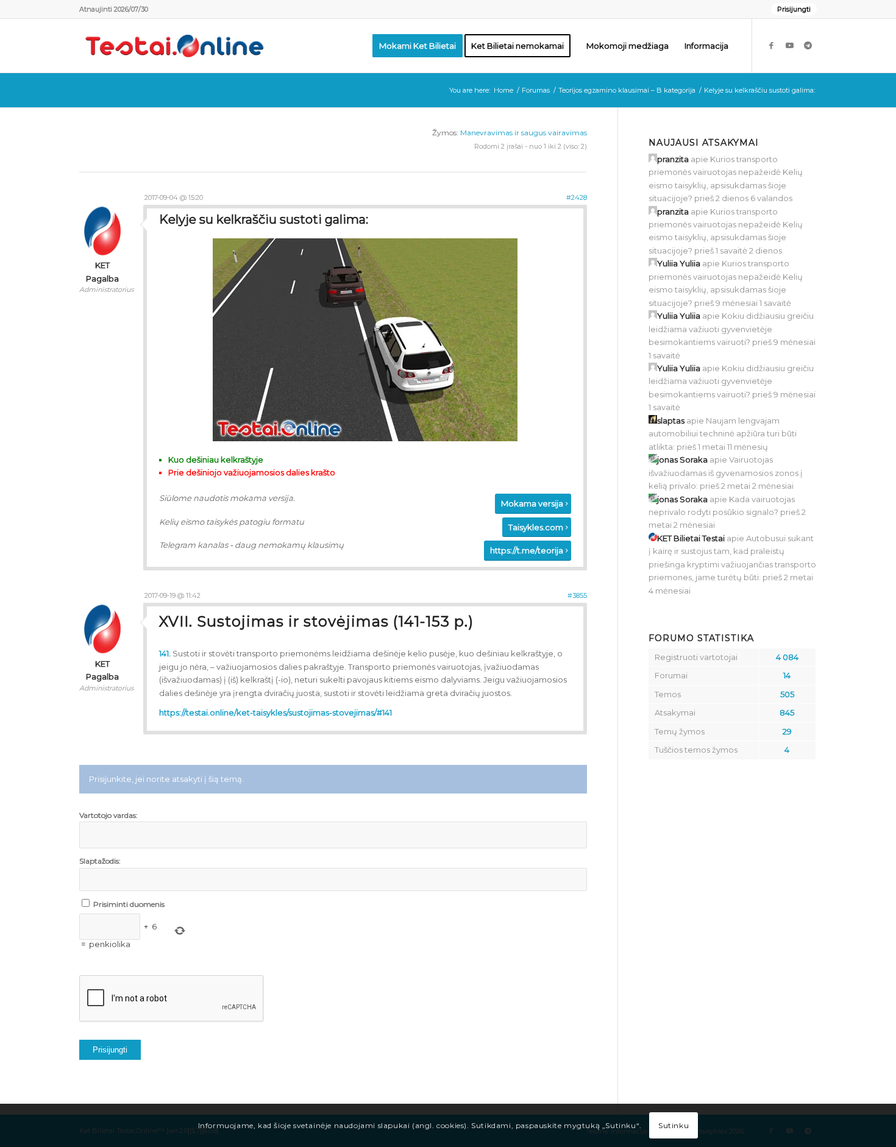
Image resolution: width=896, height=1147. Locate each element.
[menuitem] (791, 9)
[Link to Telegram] (807, 45)
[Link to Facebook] (771, 45)
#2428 (576, 197)
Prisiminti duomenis (129, 904)
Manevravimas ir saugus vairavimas (523, 132)
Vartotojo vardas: (108, 815)
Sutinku (673, 1125)
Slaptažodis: (100, 860)
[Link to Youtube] (789, 45)
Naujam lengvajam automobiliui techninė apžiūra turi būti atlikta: (723, 434)
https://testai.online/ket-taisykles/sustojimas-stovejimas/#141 (275, 712)
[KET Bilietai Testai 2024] (174, 46)
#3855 (577, 595)
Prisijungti (794, 9)
